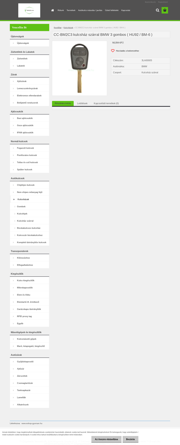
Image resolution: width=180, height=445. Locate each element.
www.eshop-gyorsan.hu (32, 423)
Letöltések (82, 103)
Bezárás (130, 439)
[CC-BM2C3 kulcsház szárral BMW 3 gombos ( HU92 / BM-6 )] (79, 42)
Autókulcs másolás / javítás (90, 10)
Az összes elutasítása (106, 439)
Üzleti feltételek (112, 10)
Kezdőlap (57, 28)
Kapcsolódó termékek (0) (106, 103)
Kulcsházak (68, 28)
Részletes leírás (63, 103)
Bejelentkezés (150, 2)
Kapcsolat (125, 10)
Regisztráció (163, 2)
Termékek (71, 10)
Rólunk (61, 10)
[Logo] (29, 10)
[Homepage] (52, 10)
